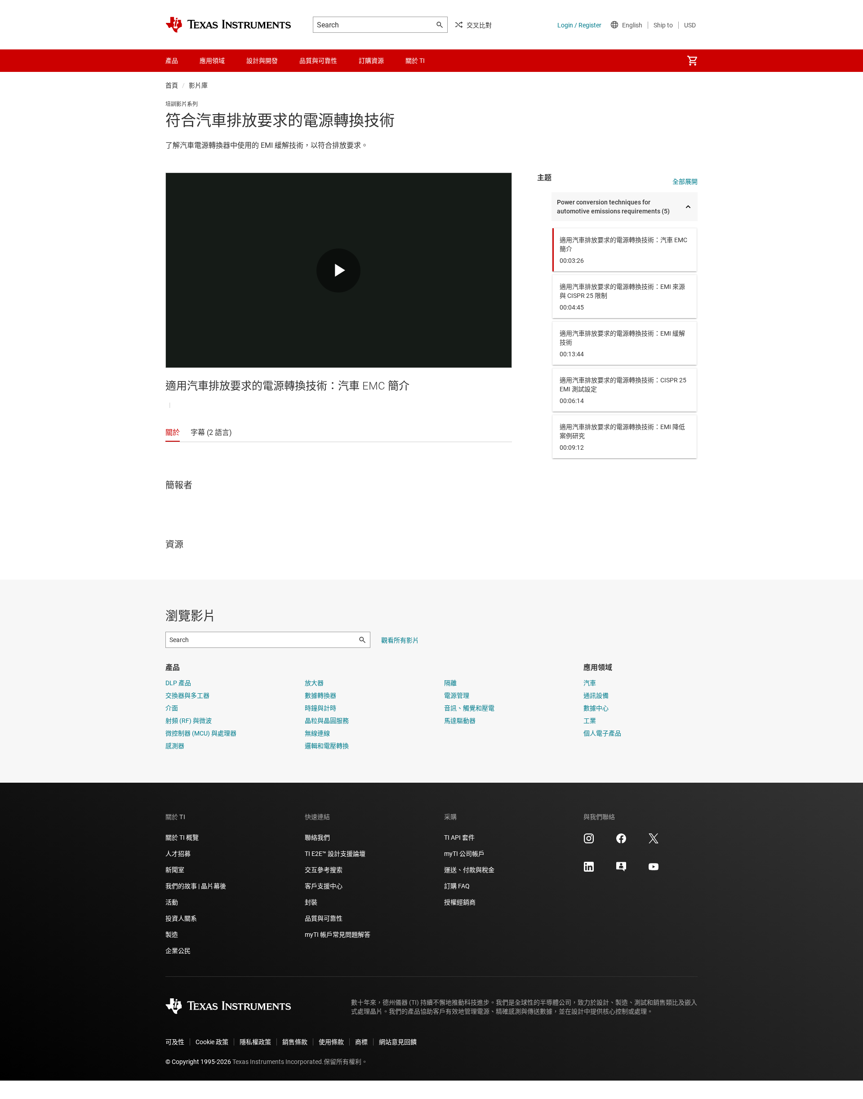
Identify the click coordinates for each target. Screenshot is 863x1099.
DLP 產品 (178, 683)
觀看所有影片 (400, 640)
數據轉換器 (320, 695)
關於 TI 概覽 (182, 837)
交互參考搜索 (324, 869)
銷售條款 (294, 1042)
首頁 (171, 85)
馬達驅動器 (460, 720)
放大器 (314, 683)
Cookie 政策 (212, 1042)
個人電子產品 (602, 733)
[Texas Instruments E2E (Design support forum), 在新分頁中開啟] (621, 869)
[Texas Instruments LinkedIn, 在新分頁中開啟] (588, 869)
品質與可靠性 (324, 918)
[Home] (228, 25)
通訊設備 (596, 695)
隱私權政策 (255, 1042)
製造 (171, 934)
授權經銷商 (460, 902)
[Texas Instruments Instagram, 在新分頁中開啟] (588, 841)
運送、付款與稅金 (469, 869)
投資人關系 (181, 918)
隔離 (450, 683)
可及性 (174, 1042)
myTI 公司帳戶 (464, 853)
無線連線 (317, 733)
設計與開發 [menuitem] (262, 60)
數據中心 (596, 708)
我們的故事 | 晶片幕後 (195, 886)
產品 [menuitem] (171, 60)
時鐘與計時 (320, 708)
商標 (361, 1042)
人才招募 (178, 853)
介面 (171, 708)
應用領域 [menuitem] (212, 60)
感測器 (174, 745)
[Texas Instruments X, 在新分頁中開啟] (653, 841)
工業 (589, 720)
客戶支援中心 (324, 886)
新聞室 (174, 869)
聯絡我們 (317, 837)
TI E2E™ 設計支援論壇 (335, 853)
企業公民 (178, 950)
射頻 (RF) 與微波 (188, 720)
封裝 (311, 902)
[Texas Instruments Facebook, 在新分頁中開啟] (621, 841)
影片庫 (198, 85)
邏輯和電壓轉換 (327, 745)
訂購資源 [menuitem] (371, 60)
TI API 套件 (459, 837)
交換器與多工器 (187, 695)
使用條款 (331, 1042)
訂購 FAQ (457, 886)
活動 (171, 902)
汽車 (589, 683)
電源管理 (456, 695)
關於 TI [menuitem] (415, 60)
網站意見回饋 (398, 1042)
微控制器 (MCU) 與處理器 (200, 733)
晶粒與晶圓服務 (327, 720)
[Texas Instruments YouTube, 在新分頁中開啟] (653, 869)
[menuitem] (692, 60)
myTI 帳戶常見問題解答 (337, 934)
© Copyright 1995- (198, 1061)
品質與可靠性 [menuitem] (318, 60)
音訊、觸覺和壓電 (469, 708)
